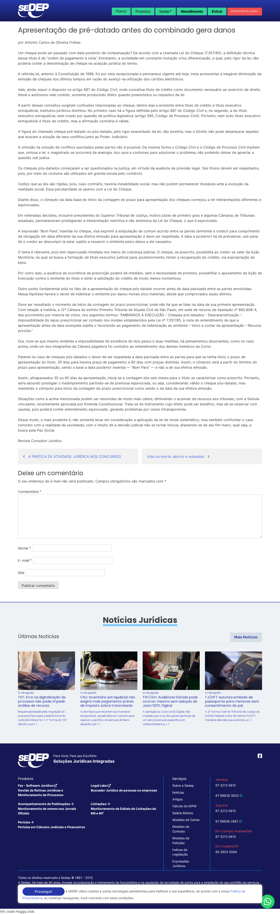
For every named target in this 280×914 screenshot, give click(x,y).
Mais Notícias (246, 637)
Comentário (29, 491)
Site (21, 572)
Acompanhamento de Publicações (47, 808)
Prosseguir (43, 891)
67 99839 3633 (227, 795)
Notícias (178, 792)
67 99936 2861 (226, 821)
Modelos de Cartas (186, 820)
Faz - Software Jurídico (40, 790)
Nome (24, 548)
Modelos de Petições (180, 840)
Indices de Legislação (180, 852)
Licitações (123, 808)
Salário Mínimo (182, 813)
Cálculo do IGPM (184, 806)
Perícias (51, 824)
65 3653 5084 (226, 852)
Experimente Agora (244, 11)
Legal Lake (124, 788)
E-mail (25, 560)
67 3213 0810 (225, 785)
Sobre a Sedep (183, 785)
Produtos (142, 11)
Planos (121, 11)
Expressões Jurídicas (180, 863)
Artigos (177, 799)
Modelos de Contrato (180, 829)
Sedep (165, 11)
